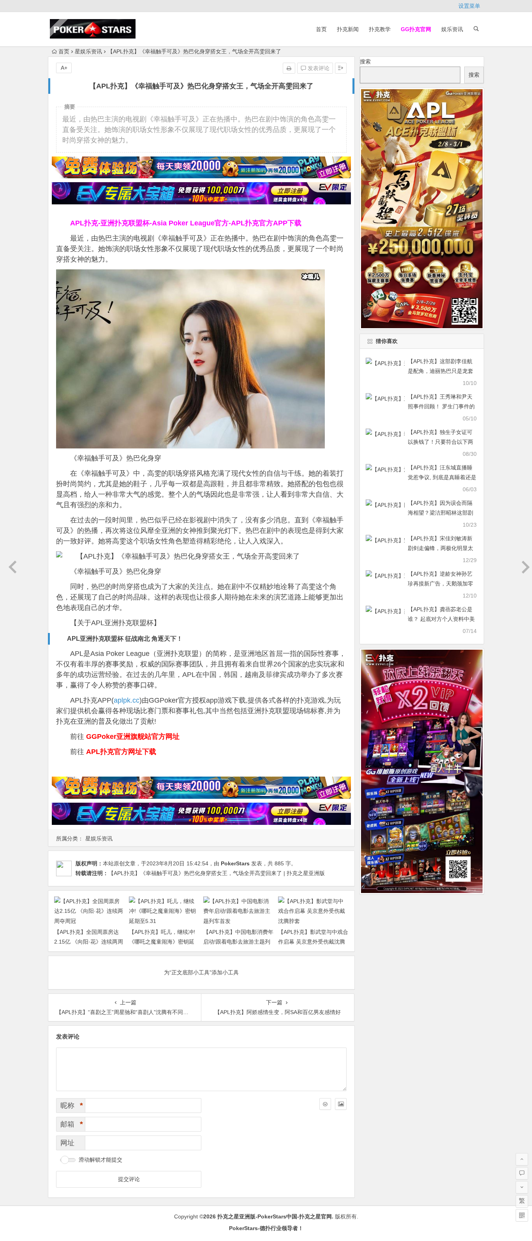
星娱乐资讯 (88, 51)
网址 (67, 1143)
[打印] (289, 68)
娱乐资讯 (452, 29)
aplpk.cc (126, 700)
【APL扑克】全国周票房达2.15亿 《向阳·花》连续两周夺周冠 (88, 941)
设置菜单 (469, 6)
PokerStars (235, 863)
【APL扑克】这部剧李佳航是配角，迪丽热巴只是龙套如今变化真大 (440, 371)
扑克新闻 (348, 29)
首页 (321, 29)
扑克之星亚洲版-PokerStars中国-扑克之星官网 (274, 1216)
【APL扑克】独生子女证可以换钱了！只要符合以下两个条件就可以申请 (440, 442)
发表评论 (317, 68)
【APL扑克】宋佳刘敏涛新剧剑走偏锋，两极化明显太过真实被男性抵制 (440, 548)
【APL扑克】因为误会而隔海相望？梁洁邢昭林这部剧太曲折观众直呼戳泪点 (440, 513)
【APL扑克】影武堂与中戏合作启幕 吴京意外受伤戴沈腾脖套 (313, 941)
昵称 (71, 1105)
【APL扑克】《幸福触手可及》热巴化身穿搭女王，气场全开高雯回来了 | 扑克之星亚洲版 (216, 873)
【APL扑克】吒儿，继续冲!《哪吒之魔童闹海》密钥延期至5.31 (162, 941)
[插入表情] (325, 1104)
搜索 (365, 61)
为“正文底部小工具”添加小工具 (201, 972)
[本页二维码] (522, 1215)
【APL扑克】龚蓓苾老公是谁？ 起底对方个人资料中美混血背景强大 (441, 619)
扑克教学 (380, 29)
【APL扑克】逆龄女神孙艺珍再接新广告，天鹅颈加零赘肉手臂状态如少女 (440, 583)
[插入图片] (341, 1104)
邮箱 (71, 1124)
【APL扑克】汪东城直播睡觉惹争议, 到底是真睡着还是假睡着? (442, 477)
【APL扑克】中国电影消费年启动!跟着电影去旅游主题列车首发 (238, 941)
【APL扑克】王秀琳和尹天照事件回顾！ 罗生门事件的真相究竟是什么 (441, 406)
